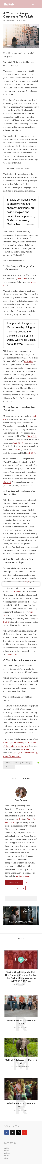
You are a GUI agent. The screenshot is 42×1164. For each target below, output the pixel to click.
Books (6, 1150)
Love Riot (19, 819)
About (6, 1158)
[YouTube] (24, 1132)
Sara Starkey (10, 21)
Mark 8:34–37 (18, 443)
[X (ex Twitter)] (12, 1132)
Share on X (30, 225)
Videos (6, 1155)
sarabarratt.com (23, 876)
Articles (7, 1148)
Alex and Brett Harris (21, 1066)
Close (29, 582)
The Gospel (9, 767)
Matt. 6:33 (30, 453)
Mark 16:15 (21, 279)
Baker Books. (26, 749)
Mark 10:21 (32, 436)
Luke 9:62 (17, 450)
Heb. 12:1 (12, 655)
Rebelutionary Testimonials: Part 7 (21, 1105)
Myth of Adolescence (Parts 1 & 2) (21, 1061)
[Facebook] (6, 1132)
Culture (8, 763)
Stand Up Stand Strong (22, 763)
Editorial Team (21, 985)
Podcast (7, 1153)
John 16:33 (15, 592)
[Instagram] (18, 1132)
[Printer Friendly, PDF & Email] (38, 763)
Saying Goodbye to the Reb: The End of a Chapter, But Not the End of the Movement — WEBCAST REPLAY (21, 977)
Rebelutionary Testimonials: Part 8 (21, 1022)
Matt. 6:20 (28, 361)
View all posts (14, 882)
